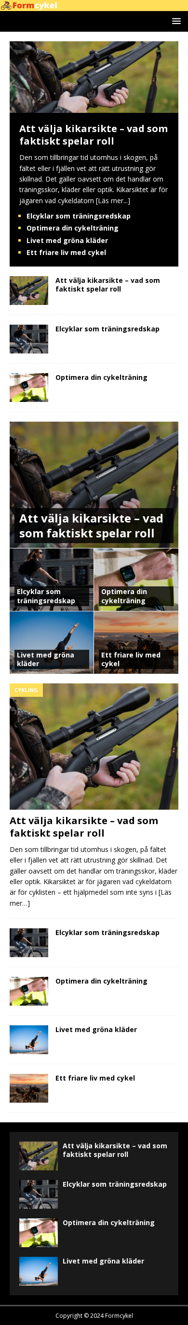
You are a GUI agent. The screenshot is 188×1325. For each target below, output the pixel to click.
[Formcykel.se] (94, 5)
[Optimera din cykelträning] (29, 387)
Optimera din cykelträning (73, 227)
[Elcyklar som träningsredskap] (29, 339)
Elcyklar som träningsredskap (79, 215)
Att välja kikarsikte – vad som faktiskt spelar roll (93, 134)
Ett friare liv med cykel (66, 252)
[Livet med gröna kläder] (29, 1039)
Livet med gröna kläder (67, 240)
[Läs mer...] (113, 200)
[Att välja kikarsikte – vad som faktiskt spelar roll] (94, 107)
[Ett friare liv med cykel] (29, 1088)
